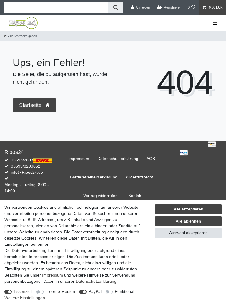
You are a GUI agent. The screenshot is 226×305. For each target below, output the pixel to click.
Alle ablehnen (188, 221)
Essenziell (23, 291)
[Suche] (115, 7)
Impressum (78, 158)
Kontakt (135, 195)
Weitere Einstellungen (24, 297)
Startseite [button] (31, 105)
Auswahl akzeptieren (188, 232)
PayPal (95, 291)
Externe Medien (60, 291)
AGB (151, 158)
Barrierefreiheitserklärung (93, 177)
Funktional (124, 291)
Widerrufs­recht (139, 177)
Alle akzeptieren (188, 209)
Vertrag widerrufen (100, 195)
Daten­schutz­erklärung (117, 158)
